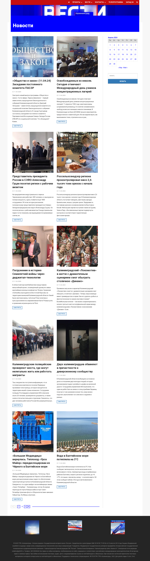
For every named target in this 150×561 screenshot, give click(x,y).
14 (135, 50)
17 (118, 54)
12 (127, 50)
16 (114, 54)
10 (118, 50)
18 (123, 54)
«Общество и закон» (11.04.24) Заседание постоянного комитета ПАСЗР (31, 84)
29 (110, 64)
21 (135, 54)
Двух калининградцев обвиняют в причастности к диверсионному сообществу (77, 368)
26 (127, 59)
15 (110, 54)
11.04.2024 (17, 92)
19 (127, 54)
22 (110, 59)
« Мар (120, 67)
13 (131, 50)
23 (114, 59)
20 (131, 54)
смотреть (17, 126)
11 (123, 50)
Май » (125, 67)
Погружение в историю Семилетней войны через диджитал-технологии (28, 274)
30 (114, 64)
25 (123, 59)
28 (135, 59)
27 (131, 59)
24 (118, 59)
